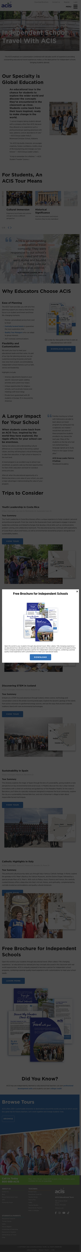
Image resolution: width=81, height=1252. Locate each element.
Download (40, 657)
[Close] (77, 591)
